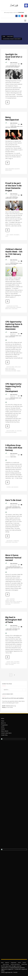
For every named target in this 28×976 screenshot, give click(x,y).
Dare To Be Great (13, 500)
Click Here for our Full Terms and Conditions (13, 698)
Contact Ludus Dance (6, 733)
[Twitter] (19, 16)
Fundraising (18, 307)
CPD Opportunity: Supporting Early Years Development (13, 387)
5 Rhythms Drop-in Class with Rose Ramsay (13, 447)
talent (6, 664)
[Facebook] (16, 16)
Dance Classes (4, 731)
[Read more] (7, 104)
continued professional (10, 307)
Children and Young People (12, 306)
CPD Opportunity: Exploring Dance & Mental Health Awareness (13, 325)
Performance (16, 67)
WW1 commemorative (15, 602)
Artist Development (10, 66)
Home (2, 721)
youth (6, 236)
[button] (26, 5)
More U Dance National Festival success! (13, 557)
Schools (3, 729)
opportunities (8, 542)
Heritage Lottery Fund (9, 600)
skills (18, 663)
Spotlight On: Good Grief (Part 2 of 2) (13, 57)
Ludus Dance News (9, 67)
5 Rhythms (9, 487)
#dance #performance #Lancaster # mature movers (12, 169)
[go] (24, 689)
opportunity (7, 602)
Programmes (4, 725)
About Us (3, 723)
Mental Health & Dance (10, 368)
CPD (15, 430)
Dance (8, 234)
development (16, 661)
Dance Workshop (14, 487)
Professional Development (10, 370)
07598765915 (21, 12)
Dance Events (17, 66)
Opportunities (13, 127)
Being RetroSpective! (12, 118)
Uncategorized (8, 198)
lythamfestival (16, 540)
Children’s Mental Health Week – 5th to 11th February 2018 (13, 253)
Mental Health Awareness (10, 369)
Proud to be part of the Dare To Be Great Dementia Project (13, 187)
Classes (12, 126)
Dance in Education (16, 566)
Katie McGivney (13, 62)
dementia (11, 234)
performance (16, 234)
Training (18, 370)
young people (14, 308)
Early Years (19, 430)
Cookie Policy (4, 735)
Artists (2, 727)
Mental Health (8, 308)
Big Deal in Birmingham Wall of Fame (13, 619)
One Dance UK (19, 601)
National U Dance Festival (10, 601)
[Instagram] (22, 16)
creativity (8, 661)
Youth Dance (14, 198)
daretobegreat (10, 540)
